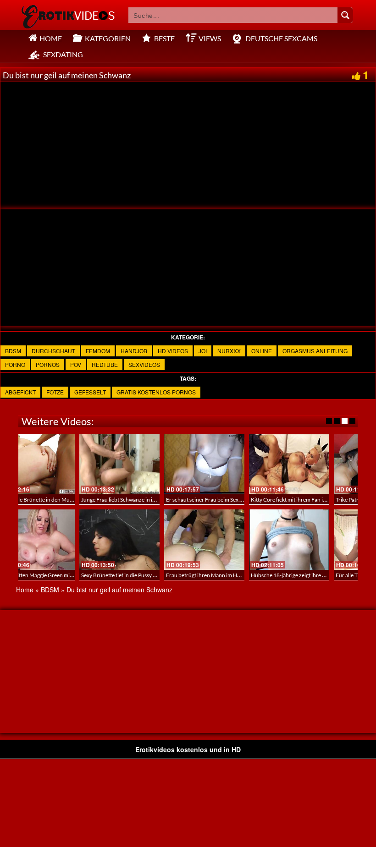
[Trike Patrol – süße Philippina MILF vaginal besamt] (69, 464)
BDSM (13, 351)
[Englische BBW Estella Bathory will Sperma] (323, 464)
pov (75, 364)
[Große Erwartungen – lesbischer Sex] (154, 464)
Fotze (55, 392)
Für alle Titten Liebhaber (60, 575)
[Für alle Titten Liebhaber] (69, 539)
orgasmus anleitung (315, 351)
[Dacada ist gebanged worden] (239, 539)
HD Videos (173, 351)
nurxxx (229, 351)
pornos (48, 364)
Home (24, 589)
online (261, 351)
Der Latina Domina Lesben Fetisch (325, 575)
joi (203, 351)
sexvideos (144, 364)
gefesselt (90, 392)
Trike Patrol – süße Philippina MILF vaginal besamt (90, 499)
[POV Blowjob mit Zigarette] (154, 539)
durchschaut (53, 351)
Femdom (98, 351)
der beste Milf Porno (224, 499)
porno (15, 364)
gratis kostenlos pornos (156, 392)
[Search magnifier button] (345, 15)
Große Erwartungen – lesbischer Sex (159, 499)
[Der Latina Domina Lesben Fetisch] (323, 539)
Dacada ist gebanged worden (234, 575)
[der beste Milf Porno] (239, 464)
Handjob (134, 351)
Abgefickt (20, 392)
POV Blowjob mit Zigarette (147, 575)
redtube (105, 364)
